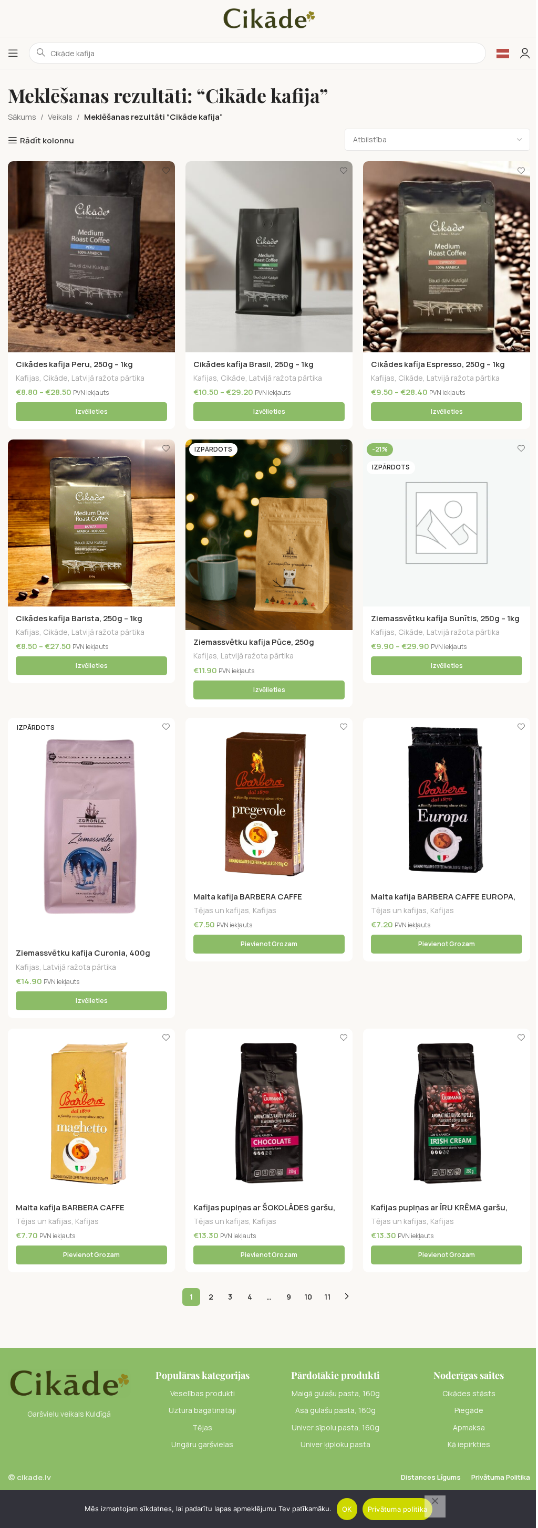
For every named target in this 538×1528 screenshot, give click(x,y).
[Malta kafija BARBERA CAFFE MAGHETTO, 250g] (91, 1112)
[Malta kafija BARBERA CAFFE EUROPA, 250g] (446, 801)
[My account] (524, 53)
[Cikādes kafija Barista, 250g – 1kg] (91, 522)
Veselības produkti (202, 1393)
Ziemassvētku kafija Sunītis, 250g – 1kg (445, 618)
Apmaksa (469, 1427)
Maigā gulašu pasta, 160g (336, 1393)
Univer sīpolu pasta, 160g (335, 1427)
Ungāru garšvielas (202, 1444)
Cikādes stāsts (468, 1393)
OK (347, 1509)
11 (327, 1297)
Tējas (202, 1427)
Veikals (60, 116)
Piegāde (468, 1410)
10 (308, 1297)
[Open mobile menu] (13, 53)
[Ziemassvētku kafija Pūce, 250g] (269, 534)
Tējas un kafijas (221, 910)
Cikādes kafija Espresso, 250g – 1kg (438, 364)
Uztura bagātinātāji (202, 1410)
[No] (435, 1506)
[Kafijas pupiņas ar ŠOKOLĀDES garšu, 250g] (269, 1112)
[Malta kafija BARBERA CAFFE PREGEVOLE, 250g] (269, 801)
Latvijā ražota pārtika (107, 378)
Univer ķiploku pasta (335, 1444)
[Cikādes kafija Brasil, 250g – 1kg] (269, 256)
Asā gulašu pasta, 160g (335, 1410)
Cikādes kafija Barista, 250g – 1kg (79, 618)
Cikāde (55, 378)
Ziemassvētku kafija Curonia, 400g (83, 952)
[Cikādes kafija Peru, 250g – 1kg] (91, 256)
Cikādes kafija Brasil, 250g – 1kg (253, 364)
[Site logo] (269, 17)
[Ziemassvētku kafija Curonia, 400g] (91, 829)
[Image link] (69, 1382)
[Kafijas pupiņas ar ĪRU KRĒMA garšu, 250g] (446, 1112)
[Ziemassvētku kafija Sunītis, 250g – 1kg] (446, 522)
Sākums (22, 116)
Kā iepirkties (469, 1444)
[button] (269, 944)
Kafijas (27, 378)
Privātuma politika (398, 1509)
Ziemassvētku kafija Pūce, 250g (253, 641)
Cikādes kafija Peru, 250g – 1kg (74, 364)
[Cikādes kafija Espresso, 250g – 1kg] (446, 256)
